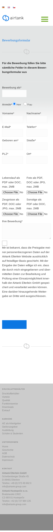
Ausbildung (8, 430)
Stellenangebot (9, 427)
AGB (4, 453)
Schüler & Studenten (12, 433)
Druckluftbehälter (10, 393)
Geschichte (7, 450)
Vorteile (6, 397)
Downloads (8, 407)
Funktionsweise (10, 403)
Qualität (6, 400)
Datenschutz (8, 456)
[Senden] (14, 324)
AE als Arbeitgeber (11, 423)
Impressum (7, 460)
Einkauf (6, 410)
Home (5, 446)
